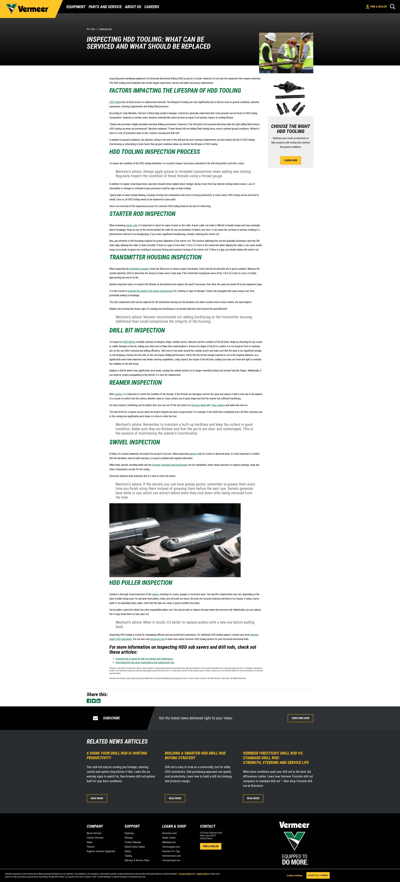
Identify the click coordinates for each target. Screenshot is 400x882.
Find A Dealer (211, 846)
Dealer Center (169, 837)
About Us (133, 7)
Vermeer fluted (198, 405)
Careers (151, 7)
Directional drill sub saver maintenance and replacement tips (145, 662)
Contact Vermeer (95, 837)
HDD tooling (115, 102)
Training (128, 855)
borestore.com (157, 639)
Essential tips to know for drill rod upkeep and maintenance (144, 658)
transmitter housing (139, 268)
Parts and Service (105, 7)
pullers (155, 594)
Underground (105, 29)
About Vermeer (94, 833)
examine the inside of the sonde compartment (150, 291)
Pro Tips (91, 29)
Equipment (75, 7)
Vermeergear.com (171, 846)
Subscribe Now (300, 718)
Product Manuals (133, 842)
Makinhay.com (169, 842)
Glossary (129, 837)
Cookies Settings (294, 875)
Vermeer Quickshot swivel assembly (169, 464)
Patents (90, 846)
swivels (192, 453)
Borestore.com (169, 833)
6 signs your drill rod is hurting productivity (117, 755)
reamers (118, 394)
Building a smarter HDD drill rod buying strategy (195, 755)
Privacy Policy (185, 874)
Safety (128, 851)
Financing (129, 833)
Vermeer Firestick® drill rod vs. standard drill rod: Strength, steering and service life (276, 758)
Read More (97, 798)
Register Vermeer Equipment (101, 851)
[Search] (392, 6)
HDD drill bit (129, 341)
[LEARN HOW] (290, 153)
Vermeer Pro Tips (171, 851)
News (89, 842)
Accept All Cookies (318, 875)
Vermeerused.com (171, 860)
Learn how (290, 160)
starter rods (131, 225)
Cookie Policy (202, 874)
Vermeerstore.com (171, 855)
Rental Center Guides (135, 846)
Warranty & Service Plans (137, 860)
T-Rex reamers (218, 405)
